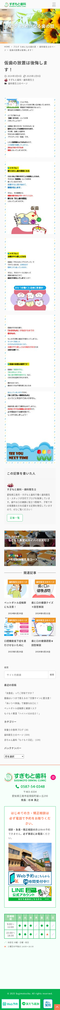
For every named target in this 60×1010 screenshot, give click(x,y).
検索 (6, 667)
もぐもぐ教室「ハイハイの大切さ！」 (22, 713)
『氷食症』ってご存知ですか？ (19, 693)
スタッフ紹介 (13, 506)
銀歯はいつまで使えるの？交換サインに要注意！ (28, 698)
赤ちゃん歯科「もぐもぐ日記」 (19, 739)
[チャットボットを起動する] (48, 1004)
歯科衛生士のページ (18, 83)
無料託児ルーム (14, 499)
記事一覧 (15, 517)
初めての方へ (13, 478)
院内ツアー (12, 492)
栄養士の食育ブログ (14, 729)
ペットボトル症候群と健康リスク (20, 708)
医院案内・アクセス (16, 485)
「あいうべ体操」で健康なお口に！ (21, 703)
